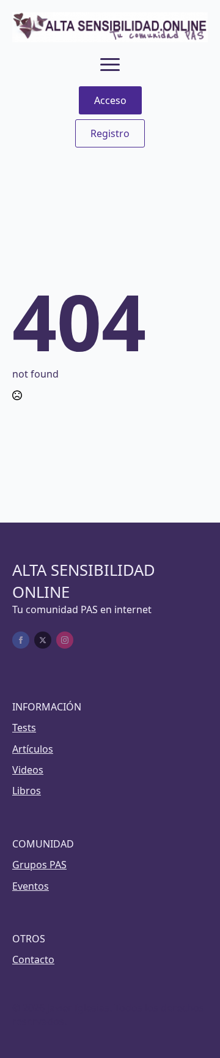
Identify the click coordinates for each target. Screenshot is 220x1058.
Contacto (33, 959)
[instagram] (64, 640)
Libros (26, 790)
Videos (27, 770)
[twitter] (42, 640)
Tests (24, 727)
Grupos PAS (39, 864)
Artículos (32, 749)
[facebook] (20, 640)
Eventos (30, 886)
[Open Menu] (110, 64)
